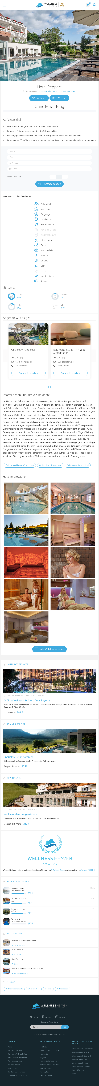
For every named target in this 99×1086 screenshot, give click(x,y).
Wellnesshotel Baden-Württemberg (20, 465)
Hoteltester (44, 1054)
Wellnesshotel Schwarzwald (50, 465)
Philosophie (44, 1072)
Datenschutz (23, 1075)
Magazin (43, 1057)
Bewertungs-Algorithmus (49, 1050)
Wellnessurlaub (34, 989)
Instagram (62, 1017)
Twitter (36, 1017)
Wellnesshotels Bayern (80, 1052)
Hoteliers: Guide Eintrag (16, 1072)
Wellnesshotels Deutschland (82, 1049)
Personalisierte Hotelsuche (17, 1057)
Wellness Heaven (46, 1068)
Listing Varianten (46, 1075)
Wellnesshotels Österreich (81, 1056)
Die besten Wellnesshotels (17, 1054)
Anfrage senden (52, 184)
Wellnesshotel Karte (15, 1050)
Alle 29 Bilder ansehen (52, 649)
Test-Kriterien (45, 1047)
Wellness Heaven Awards (49, 1065)
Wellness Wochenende (14, 989)
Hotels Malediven (78, 1070)
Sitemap (75, 1074)
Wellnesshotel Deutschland (78, 465)
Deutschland (69, 91)
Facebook (48, 1017)
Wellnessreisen (62, 989)
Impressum (12, 1075)
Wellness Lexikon (14, 1065)
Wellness (48, 989)
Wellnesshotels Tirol (79, 1059)
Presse (10, 1047)
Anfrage (41, 98)
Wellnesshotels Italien (80, 1063)
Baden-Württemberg (51, 91)
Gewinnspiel (12, 1068)
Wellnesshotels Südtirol (81, 1067)
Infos (10, 76)
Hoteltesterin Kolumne (48, 1061)
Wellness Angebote (15, 1061)
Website (61, 98)
